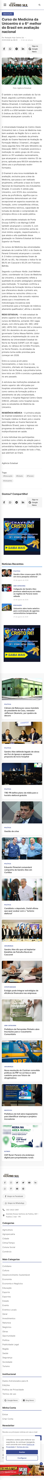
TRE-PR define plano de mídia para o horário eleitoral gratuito (21, 794)
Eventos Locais (9, 1309)
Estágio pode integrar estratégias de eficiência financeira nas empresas (21, 991)
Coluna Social (8, 1247)
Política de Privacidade (13, 1389)
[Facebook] (4, 1182)
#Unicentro (7, 481)
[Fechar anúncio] (41, 1463)
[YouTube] (29, 1182)
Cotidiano (6, 1266)
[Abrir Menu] (5, 5)
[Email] (17, 1188)
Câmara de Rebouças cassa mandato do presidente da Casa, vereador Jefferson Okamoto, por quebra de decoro (21, 712)
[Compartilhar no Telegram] (16, 49)
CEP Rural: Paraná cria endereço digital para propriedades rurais (19, 1156)
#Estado (19, 476)
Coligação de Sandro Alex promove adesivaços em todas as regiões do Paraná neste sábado (27, 592)
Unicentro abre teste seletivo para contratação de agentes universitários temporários (26, 610)
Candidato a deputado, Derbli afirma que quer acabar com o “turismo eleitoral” (21, 911)
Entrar (5, 1414)
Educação (7, 14)
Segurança (7, 1357)
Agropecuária (8, 1234)
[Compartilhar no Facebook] (4, 49)
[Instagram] (11, 1182)
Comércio (6, 1251)
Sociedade (7, 1362)
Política (5, 1340)
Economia (7, 1279)
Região (5, 1349)
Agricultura (7, 1230)
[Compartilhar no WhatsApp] (10, 49)
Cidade (5, 1238)
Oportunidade (8, 1336)
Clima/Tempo (8, 1243)
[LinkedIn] (35, 1182)
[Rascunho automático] (22, 554)
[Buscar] (39, 4)
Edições (6, 1385)
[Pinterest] (11, 1188)
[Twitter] (17, 1182)
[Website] (23, 1188)
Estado (5, 1301)
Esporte (6, 1292)
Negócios (6, 1327)
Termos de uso (9, 1394)
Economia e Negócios (12, 1283)
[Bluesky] (23, 1182)
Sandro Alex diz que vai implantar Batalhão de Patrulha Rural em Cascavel (19, 952)
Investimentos (8, 1318)
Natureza (6, 1322)
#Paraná (30, 476)
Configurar (22, 1458)
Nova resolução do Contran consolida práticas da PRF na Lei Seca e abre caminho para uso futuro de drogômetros (22, 1074)
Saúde (5, 1353)
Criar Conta (7, 1419)
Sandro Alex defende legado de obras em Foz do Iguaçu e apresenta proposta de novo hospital (21, 754)
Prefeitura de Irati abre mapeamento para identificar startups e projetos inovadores (21, 1116)
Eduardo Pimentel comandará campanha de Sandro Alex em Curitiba (18, 870)
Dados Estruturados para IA (15, 1381)
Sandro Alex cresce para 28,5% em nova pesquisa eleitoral (27, 575)
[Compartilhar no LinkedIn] (23, 49)
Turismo (6, 1366)
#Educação (7, 476)
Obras (5, 1331)
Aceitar (22, 1452)
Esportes (6, 1296)
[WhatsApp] (4, 1188)
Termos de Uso (22, 1447)
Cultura (5, 1270)
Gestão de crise (11, 831)
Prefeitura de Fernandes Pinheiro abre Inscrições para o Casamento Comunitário (21, 1032)
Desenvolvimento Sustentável (16, 1275)
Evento (5, 1305)
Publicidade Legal (10, 1344)
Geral (4, 1314)
